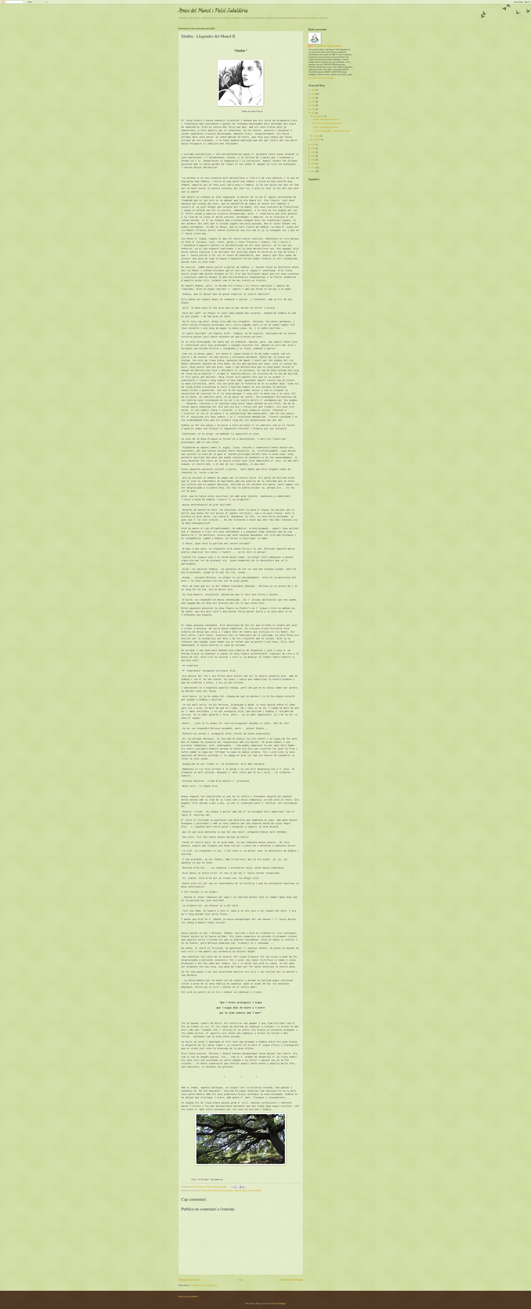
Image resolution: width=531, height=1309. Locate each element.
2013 (313, 168)
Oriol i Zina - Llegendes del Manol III (327, 123)
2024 (313, 98)
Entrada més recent (189, 1279)
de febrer (317, 140)
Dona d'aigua (227, 1191)
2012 (313, 171)
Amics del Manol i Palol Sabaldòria (213, 11)
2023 (313, 102)
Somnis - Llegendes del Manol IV (326, 119)
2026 (313, 90)
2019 (313, 145)
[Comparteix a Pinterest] (243, 1187)
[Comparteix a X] (238, 1187)
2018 (313, 148)
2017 (313, 152)
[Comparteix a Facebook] (240, 1187)
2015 (313, 160)
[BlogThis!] (235, 1187)
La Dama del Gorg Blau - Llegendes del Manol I (332, 131)
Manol (244, 1191)
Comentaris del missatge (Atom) (204, 1285)
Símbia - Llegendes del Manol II (325, 127)
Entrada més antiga (292, 1279)
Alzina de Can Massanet (211, 1191)
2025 (313, 94)
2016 (313, 156)
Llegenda (237, 1191)
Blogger (282, 1303)
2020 (313, 113)
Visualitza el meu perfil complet (321, 78)
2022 (313, 105)
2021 (313, 109)
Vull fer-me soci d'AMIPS (188, 1297)
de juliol (316, 136)
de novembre (318, 116)
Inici (241, 1279)
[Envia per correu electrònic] (232, 1187)
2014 (313, 164)
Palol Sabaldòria (254, 1191)
